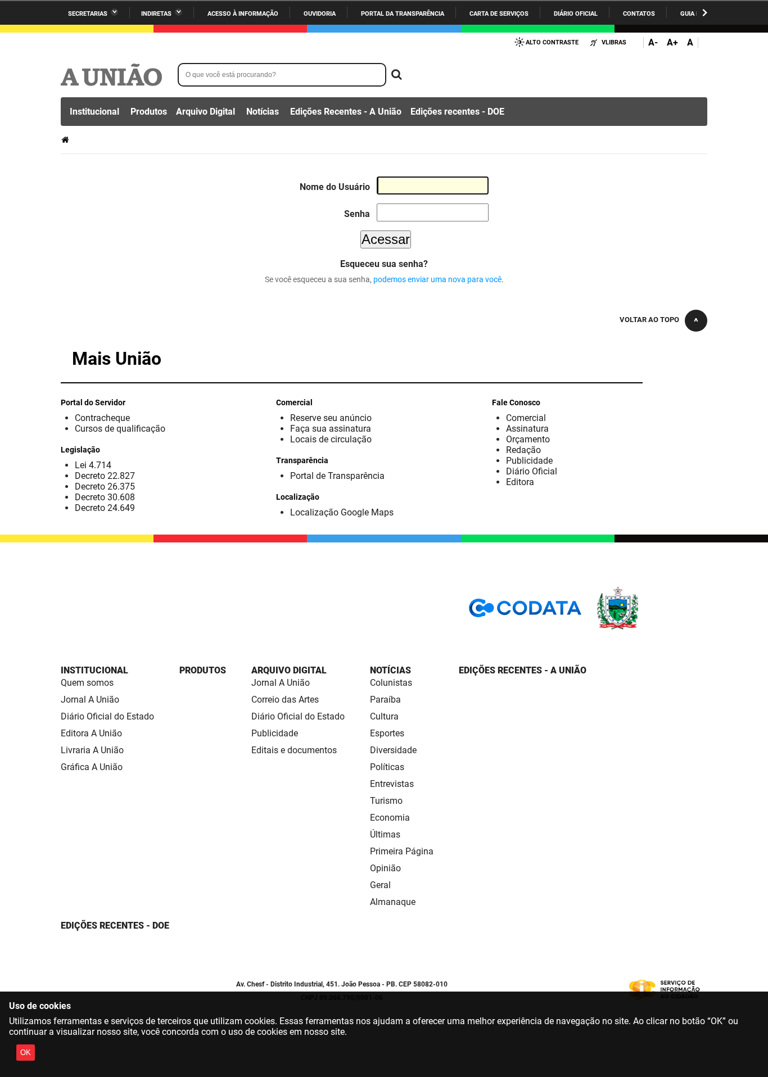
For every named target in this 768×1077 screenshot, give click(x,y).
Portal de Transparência (337, 475)
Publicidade (529, 460)
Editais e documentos (294, 750)
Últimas (385, 834)
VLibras (614, 42)
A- (653, 42)
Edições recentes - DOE (457, 111)
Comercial (526, 418)
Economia (390, 817)
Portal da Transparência (402, 13)
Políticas (387, 767)
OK (25, 1052)
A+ (672, 42)
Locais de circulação (331, 439)
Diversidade (393, 750)
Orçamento (528, 439)
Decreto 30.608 (105, 497)
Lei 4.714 (93, 465)
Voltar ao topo (649, 319)
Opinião (385, 868)
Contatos (639, 13)
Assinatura (527, 428)
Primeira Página (401, 851)
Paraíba (385, 699)
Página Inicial (66, 139)
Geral (380, 885)
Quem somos (87, 682)
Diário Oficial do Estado (107, 716)
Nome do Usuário (335, 187)
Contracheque (102, 418)
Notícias (262, 111)
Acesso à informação (242, 13)
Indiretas (156, 13)
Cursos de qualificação (120, 428)
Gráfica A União (92, 767)
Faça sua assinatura (330, 428)
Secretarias (87, 13)
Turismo (386, 800)
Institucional (94, 111)
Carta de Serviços (498, 13)
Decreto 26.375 (105, 486)
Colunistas (391, 682)
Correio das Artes (285, 699)
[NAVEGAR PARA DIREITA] (704, 12)
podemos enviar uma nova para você (437, 279)
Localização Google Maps (342, 512)
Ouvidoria (320, 13)
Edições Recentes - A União (345, 111)
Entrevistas (392, 784)
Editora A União (91, 733)
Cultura (384, 716)
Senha (357, 214)
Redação (523, 450)
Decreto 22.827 (105, 475)
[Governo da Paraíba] (651, 627)
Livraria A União (92, 750)
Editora (520, 482)
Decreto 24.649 (105, 508)
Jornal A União (90, 699)
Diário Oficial (576, 13)
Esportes (387, 733)
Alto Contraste (552, 42)
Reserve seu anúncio (331, 418)
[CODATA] (525, 612)
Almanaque (392, 902)
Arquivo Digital (205, 111)
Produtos (148, 111)
